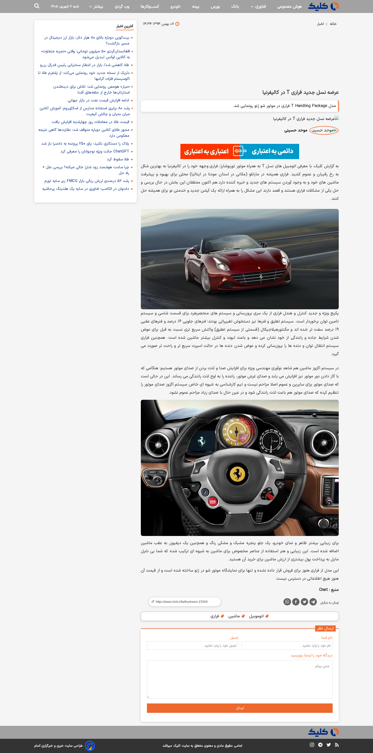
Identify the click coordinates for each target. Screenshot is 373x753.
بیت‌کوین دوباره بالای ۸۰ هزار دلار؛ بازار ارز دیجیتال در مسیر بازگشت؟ (86, 41)
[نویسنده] (324, 130)
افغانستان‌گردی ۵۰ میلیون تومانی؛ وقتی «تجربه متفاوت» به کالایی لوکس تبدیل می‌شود (85, 54)
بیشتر (97, 7)
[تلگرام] (313, 603)
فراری (215, 616)
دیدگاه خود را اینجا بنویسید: (311, 655)
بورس (215, 7)
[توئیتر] (304, 603)
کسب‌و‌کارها (150, 7)
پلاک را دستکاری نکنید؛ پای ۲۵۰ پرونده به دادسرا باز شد (85, 144)
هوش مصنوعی (289, 7)
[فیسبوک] (296, 603)
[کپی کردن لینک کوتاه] (183, 602)
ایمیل (234, 637)
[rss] (337, 746)
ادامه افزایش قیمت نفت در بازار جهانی (98, 100)
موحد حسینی (295, 130)
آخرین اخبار (124, 26)
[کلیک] (323, 6)
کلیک (176, 745)
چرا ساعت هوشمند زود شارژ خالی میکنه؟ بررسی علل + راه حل (85, 170)
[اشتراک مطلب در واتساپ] (287, 601)
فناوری (260, 7)
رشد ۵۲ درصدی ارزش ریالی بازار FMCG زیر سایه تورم (86, 181)
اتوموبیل (257, 616)
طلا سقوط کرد (118, 159)
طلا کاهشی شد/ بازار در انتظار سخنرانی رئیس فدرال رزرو (84, 65)
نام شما (327, 637)
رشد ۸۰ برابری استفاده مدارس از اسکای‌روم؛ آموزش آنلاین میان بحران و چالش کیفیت (85, 111)
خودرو (176, 7)
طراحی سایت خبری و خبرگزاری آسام (58, 745)
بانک (235, 7)
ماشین (234, 616)
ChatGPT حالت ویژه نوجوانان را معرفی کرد (94, 152)
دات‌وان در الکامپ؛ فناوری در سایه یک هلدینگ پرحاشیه (85, 189)
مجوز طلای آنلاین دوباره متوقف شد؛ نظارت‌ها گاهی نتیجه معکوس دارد (83, 133)
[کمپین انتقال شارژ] (240, 151)
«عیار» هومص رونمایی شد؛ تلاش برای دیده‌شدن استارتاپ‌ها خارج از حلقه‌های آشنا (91, 90)
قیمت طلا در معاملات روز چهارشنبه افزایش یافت (90, 122)
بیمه (195, 7)
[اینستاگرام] (312, 746)
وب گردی (122, 7)
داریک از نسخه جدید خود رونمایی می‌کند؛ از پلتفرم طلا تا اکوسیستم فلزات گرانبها (84, 76)
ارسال (240, 708)
